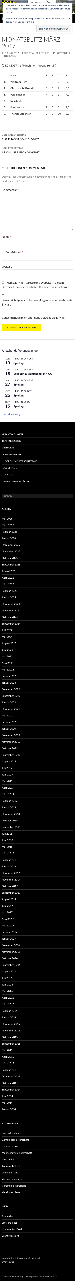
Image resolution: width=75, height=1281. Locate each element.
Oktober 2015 (10, 1037)
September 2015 (11, 1043)
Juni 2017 (7, 905)
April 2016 (8, 997)
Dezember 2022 (11, 689)
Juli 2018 (7, 833)
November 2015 (11, 1030)
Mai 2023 (7, 656)
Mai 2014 (7, 1102)
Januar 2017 (9, 938)
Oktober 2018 (10, 820)
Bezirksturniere (10, 1133)
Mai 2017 (7, 912)
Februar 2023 (9, 676)
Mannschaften (10, 1146)
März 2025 (8, 584)
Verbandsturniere (12, 1179)
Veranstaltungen (12, 434)
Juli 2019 (7, 767)
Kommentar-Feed (12, 1229)
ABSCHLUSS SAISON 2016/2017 (21, 150)
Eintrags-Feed (9, 1222)
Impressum (8, 474)
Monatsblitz (8, 1159)
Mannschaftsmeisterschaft (17, 1152)
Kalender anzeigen (12, 414)
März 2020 (8, 715)
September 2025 (11, 564)
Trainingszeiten (11, 441)
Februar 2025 (9, 590)
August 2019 (9, 761)
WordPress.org (10, 1235)
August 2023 (9, 643)
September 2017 (11, 892)
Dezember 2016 (11, 945)
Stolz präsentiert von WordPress (41, 1276)
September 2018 (11, 827)
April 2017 (8, 918)
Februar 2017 (9, 932)
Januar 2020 (9, 728)
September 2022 (11, 695)
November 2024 (11, 610)
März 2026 (8, 525)
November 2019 (11, 741)
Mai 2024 (7, 636)
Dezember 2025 (11, 544)
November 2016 (11, 951)
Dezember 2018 (11, 813)
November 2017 (11, 879)
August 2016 (9, 971)
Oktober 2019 (10, 748)
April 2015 (8, 1056)
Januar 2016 (9, 1017)
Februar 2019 (9, 800)
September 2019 (11, 754)
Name (6, 236)
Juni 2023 (7, 649)
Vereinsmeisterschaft (14, 1185)
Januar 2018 (9, 866)
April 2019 (8, 787)
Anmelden (7, 1216)
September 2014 (11, 1089)
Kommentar (10, 189)
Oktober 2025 (10, 557)
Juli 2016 (7, 977)
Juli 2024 (7, 630)
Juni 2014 (7, 1096)
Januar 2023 (9, 682)
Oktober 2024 (10, 617)
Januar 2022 (9, 702)
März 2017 (8, 925)
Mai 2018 (7, 846)
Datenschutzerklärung (16, 481)
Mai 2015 (7, 1050)
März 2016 (8, 1004)
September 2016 (11, 964)
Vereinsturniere (11, 454)
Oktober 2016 (10, 958)
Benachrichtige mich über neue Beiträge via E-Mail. (33, 317)
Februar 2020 (9, 722)
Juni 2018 (7, 840)
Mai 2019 (7, 781)
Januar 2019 (9, 807)
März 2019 (8, 794)
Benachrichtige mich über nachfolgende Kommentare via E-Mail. (37, 302)
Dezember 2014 (11, 1076)
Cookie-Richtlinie (25, 21)
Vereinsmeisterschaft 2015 (21, 461)
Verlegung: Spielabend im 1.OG (32, 374)
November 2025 (11, 551)
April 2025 (8, 577)
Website (7, 267)
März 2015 (8, 1063)
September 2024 (11, 623)
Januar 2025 (9, 597)
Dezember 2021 (11, 708)
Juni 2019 (7, 774)
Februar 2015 (9, 1069)
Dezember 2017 (11, 872)
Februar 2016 (9, 1010)
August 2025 (9, 571)
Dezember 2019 (11, 735)
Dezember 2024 (11, 603)
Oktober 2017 (10, 886)
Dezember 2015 (11, 1023)
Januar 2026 (9, 538)
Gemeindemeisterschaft (15, 1139)
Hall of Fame (9, 467)
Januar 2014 (9, 1109)
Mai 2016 (7, 991)
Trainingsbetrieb (11, 1165)
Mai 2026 (7, 518)
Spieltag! (19, 363)
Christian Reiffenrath (37, 53)
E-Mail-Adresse (12, 252)
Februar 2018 (9, 859)
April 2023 (8, 662)
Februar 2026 (9, 531)
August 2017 (9, 899)
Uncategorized (10, 1172)
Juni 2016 (7, 984)
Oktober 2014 (10, 1082)
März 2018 (8, 853)
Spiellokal (8, 447)
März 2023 (8, 669)
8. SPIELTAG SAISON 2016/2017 (20, 137)
